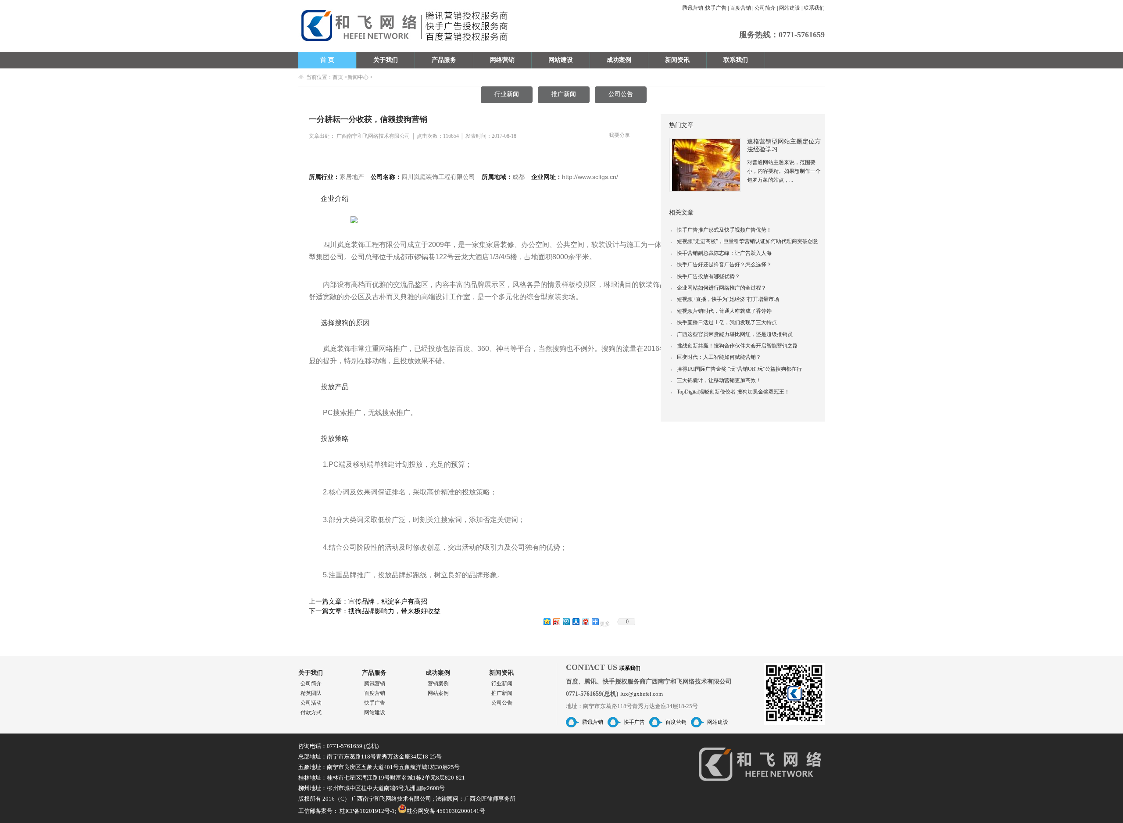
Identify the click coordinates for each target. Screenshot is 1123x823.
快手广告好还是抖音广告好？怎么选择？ (721, 264)
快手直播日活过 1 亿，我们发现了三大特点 (724, 322)
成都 (518, 176)
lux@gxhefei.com (641, 694)
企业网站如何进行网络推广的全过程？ (718, 288)
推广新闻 (563, 94)
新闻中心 (357, 77)
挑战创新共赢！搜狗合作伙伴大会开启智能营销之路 (734, 346)
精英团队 (311, 693)
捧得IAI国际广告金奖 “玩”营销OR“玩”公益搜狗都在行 (736, 369)
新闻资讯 (677, 60)
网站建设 (789, 8)
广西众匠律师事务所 (489, 798)
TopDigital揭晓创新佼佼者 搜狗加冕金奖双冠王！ (730, 392)
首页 (338, 77)
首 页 (327, 60)
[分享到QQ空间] (546, 621)
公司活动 (311, 703)
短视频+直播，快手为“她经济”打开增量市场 (725, 299)
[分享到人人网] (575, 621)
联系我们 (814, 8)
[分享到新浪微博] (556, 621)
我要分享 (619, 135)
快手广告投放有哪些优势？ (705, 276)
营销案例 (438, 683)
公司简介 (765, 8)
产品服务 (444, 60)
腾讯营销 (692, 8)
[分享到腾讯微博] (566, 621)
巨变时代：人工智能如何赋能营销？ (716, 357)
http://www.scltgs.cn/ (590, 176)
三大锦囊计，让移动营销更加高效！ (716, 380)
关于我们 (385, 60)
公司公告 (620, 94)
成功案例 (619, 60)
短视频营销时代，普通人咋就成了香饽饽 (721, 311)
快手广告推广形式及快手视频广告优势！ (721, 230)
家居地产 (352, 176)
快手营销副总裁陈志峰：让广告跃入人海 (721, 253)
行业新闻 (506, 94)
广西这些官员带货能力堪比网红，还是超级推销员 (732, 334)
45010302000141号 (460, 811)
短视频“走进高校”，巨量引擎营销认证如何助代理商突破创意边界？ (744, 242)
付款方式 (311, 712)
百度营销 (740, 8)
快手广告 (715, 8)
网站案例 (438, 693)
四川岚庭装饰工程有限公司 (438, 176)
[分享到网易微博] (585, 621)
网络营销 (502, 60)
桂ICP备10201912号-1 (367, 811)
